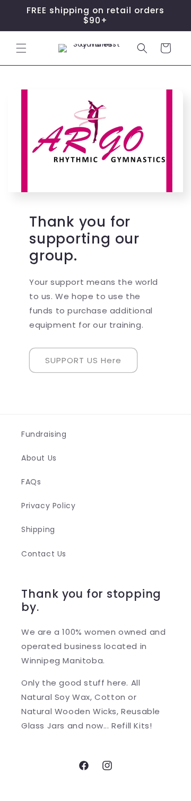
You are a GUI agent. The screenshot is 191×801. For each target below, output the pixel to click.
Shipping (38, 529)
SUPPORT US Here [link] (83, 360)
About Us (39, 458)
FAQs (31, 481)
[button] (21, 48)
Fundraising (44, 434)
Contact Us (43, 553)
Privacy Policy (48, 505)
